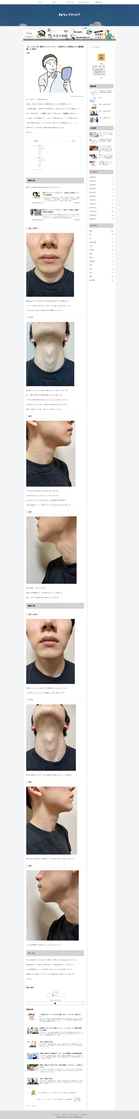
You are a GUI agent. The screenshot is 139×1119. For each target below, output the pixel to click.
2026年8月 (101, 177)
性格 (101, 257)
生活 (101, 269)
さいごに (40, 169)
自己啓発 (101, 280)
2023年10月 (101, 215)
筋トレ (101, 272)
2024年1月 (101, 204)
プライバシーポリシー (74, 1114)
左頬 (40, 154)
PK (101, 64)
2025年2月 (101, 181)
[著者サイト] (55, 1003)
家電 (101, 253)
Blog (29, 987)
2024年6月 (101, 192)
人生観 (101, 250)
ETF (101, 234)
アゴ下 (40, 150)
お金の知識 (101, 242)
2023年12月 (101, 207)
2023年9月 (101, 219)
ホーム (53, 1114)
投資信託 (101, 261)
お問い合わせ (84, 1114)
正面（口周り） (42, 148)
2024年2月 (101, 200)
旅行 (101, 265)
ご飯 (101, 246)
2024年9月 (101, 184)
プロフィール (64, 1114)
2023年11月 (101, 211)
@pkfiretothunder (42, 99)
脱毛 (33, 987)
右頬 (40, 152)
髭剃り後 (40, 157)
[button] (112, 47)
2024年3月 (101, 196)
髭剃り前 (40, 145)
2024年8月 (101, 188)
